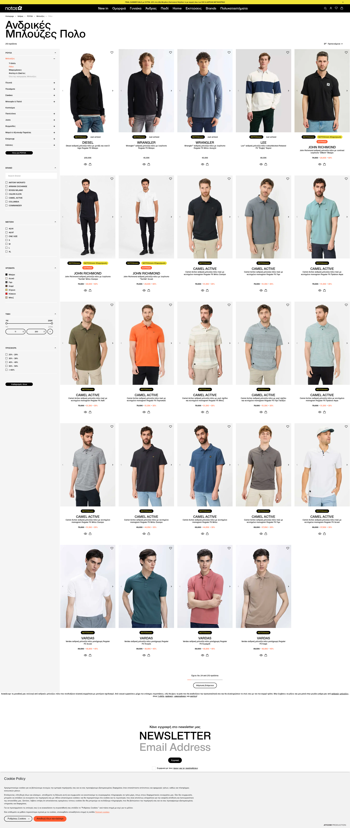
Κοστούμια (10, 107)
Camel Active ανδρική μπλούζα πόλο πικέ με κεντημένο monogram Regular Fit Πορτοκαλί (146, 399)
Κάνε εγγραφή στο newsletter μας (175, 727)
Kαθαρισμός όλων (19, 384)
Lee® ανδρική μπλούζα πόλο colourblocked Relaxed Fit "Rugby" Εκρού (263, 147)
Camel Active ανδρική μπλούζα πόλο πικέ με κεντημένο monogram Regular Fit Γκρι (263, 273)
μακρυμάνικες (180, 696)
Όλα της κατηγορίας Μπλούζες (22, 76)
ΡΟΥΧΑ (30, 16)
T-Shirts (12, 63)
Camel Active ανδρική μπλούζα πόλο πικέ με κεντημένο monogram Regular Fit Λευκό (322, 521)
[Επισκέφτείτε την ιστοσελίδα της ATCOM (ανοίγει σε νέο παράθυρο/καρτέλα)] (335, 825)
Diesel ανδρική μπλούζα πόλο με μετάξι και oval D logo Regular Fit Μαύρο (88, 147)
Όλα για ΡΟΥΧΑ (19, 153)
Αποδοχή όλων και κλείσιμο (50, 818)
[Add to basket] (90, 164)
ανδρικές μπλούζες (339, 694)
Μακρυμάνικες (15, 70)
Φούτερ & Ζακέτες (17, 73)
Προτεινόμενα (334, 44)
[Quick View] (85, 164)
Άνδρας (20, 16)
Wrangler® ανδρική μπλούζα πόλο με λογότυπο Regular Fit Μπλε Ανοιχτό (204, 147)
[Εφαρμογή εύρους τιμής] (50, 331)
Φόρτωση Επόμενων (205, 685)
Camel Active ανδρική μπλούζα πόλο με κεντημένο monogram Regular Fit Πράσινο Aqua (322, 399)
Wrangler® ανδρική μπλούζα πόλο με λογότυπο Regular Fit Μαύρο (146, 147)
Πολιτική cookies (102, 812)
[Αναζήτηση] (325, 8)
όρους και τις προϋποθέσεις (185, 768)
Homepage (9, 16)
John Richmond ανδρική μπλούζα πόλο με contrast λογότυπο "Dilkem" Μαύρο (322, 151)
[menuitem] (103, 8)
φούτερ (193, 696)
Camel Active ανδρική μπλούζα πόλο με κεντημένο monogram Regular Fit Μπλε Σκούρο (88, 521)
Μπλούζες (40, 16)
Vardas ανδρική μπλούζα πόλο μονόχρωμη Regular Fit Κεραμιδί (205, 642)
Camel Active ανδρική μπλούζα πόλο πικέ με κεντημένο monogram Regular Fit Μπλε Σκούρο (205, 273)
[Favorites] (336, 8)
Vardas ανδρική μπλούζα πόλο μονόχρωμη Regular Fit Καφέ (263, 642)
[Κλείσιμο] (343, 2)
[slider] (6, 323)
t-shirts (161, 696)
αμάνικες (169, 696)
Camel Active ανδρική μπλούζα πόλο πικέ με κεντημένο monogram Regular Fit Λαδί (87, 399)
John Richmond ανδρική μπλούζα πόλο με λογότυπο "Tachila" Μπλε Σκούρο (88, 277)
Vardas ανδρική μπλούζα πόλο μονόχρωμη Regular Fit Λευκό (88, 642)
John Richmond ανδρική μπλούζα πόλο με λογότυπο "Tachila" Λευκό (146, 277)
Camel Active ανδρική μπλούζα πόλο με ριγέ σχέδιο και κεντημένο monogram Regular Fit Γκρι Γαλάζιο (263, 399)
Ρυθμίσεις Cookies (17, 818)
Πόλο (11, 66)
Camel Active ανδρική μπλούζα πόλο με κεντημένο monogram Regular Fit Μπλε (205, 521)
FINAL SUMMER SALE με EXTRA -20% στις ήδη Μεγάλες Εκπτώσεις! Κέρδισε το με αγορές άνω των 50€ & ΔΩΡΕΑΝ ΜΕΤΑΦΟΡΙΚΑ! (175, 2)
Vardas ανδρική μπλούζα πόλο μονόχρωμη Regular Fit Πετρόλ (146, 642)
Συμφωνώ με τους (177, 768)
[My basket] (342, 8)
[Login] (331, 8)
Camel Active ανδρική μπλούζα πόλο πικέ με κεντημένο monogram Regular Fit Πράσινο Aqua (322, 273)
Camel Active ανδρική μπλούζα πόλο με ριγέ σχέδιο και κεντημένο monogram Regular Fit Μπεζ (205, 399)
